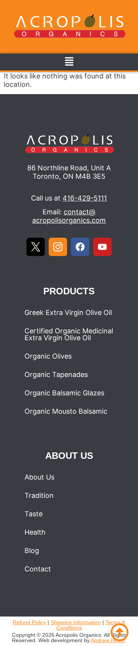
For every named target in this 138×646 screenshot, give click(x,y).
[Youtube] (102, 247)
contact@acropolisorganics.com (69, 216)
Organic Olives (48, 356)
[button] (69, 62)
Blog (32, 550)
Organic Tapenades (56, 374)
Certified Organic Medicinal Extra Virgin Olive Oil (69, 334)
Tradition (39, 495)
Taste (34, 514)
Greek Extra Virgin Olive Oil (68, 312)
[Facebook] (80, 247)
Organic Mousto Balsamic (66, 411)
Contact (38, 569)
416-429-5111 (84, 198)
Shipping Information (76, 622)
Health (35, 532)
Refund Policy (29, 622)
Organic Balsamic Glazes (64, 393)
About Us (39, 477)
